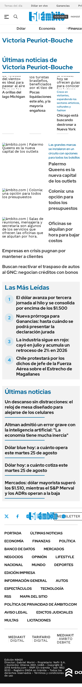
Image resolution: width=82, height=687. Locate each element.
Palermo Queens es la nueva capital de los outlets (62, 172)
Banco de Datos (19, 549)
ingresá (75, 16)
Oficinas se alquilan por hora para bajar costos (64, 232)
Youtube (51, 516)
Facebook (17, 516)
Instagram (28, 516)
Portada (12, 533)
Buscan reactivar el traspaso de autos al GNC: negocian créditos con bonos (41, 269)
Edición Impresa (19, 572)
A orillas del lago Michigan (13, 94)
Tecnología (52, 588)
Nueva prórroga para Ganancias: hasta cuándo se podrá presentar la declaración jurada (44, 324)
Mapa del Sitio (33, 596)
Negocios (13, 557)
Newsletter (68, 516)
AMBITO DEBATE (65, 638)
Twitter (6, 516)
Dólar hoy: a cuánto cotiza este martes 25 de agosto (36, 467)
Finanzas (41, 541)
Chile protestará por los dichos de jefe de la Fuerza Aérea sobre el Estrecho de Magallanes (44, 366)
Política (67, 541)
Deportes (63, 565)
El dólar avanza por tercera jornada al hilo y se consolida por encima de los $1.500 (45, 303)
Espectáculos (18, 588)
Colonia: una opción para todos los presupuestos (63, 199)
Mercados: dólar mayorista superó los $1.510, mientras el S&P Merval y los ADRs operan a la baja (40, 488)
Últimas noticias (46, 533)
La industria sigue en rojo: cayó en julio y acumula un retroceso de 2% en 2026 (43, 345)
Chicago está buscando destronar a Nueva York (67, 122)
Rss (7, 596)
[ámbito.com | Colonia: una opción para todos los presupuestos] (23, 200)
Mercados (54, 549)
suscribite (60, 16)
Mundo (38, 565)
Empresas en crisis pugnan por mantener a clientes (34, 253)
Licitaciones (39, 620)
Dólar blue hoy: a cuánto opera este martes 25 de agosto (36, 450)
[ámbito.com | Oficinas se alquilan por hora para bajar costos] (23, 229)
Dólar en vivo (39, 5)
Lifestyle (65, 557)
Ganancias (63, 5)
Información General (25, 580)
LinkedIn (40, 516)
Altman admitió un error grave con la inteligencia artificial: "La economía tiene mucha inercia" (40, 430)
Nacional (13, 565)
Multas (11, 620)
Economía (47, 28)
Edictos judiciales (54, 612)
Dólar (21, 28)
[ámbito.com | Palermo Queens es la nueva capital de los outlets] (23, 155)
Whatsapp (64, 516)
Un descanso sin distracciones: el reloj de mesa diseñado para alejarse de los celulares (39, 407)
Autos (62, 580)
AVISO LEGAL (16, 612)
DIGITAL (16, 639)
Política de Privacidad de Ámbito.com (40, 604)
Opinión (39, 557)
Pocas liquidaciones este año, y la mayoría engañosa (40, 101)
